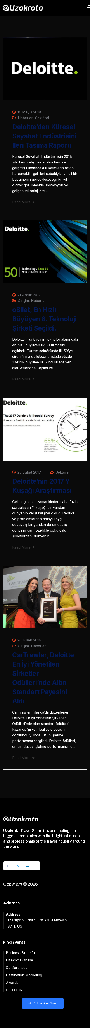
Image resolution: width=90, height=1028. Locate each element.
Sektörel (42, 118)
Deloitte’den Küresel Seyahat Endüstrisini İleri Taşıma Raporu (44, 136)
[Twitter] (17, 865)
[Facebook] (7, 865)
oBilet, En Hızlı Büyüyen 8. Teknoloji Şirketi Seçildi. (44, 319)
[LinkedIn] (27, 865)
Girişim (23, 300)
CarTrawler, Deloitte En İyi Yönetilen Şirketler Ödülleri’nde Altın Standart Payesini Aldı (43, 678)
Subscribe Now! (45, 1003)
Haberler (25, 118)
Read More (22, 202)
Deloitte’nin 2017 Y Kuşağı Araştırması (41, 485)
